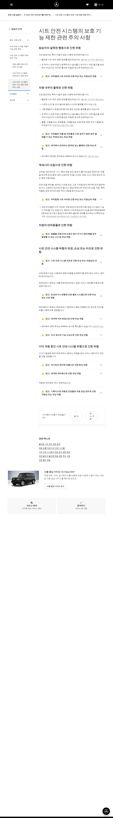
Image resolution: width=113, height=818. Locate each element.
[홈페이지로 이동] (56, 4)
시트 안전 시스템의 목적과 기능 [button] (18, 56)
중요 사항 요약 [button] (15, 40)
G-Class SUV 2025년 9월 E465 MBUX (38, 15)
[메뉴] (11, 5)
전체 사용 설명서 (14, 15)
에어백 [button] (12, 100)
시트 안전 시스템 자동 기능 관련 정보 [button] (18, 47)
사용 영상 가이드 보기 (55, 486)
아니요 (90, 416)
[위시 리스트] (87, 4)
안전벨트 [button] (13, 94)
